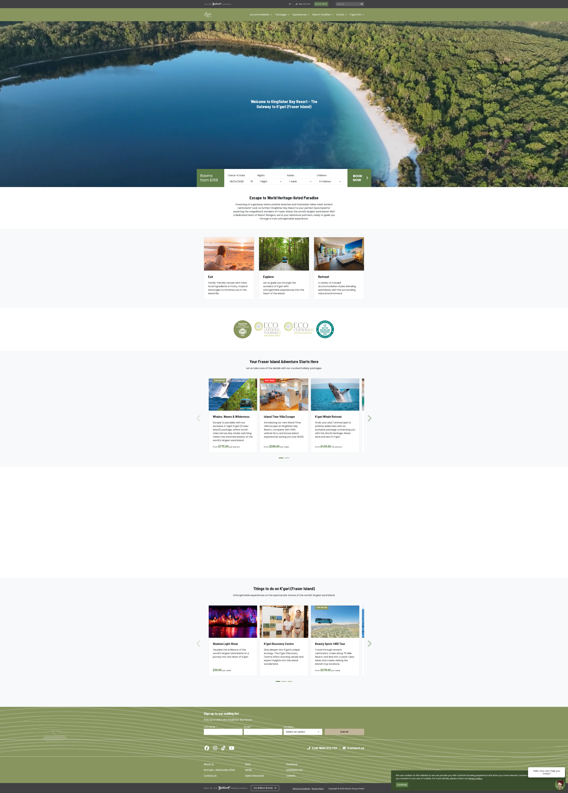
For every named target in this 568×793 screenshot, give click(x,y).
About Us (209, 764)
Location (288, 727)
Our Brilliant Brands (263, 787)
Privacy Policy (318, 789)
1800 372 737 (304, 4)
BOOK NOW (321, 4)
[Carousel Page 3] (290, 681)
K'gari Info (355, 14)
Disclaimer (292, 764)
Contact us (355, 748)
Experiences (299, 14)
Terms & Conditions (301, 789)
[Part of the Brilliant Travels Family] (225, 788)
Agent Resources (254, 775)
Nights (261, 175)
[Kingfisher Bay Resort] (208, 14)
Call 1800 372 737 (324, 748)
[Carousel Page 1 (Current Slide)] (278, 681)
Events (340, 14)
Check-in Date (236, 175)
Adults (290, 175)
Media (248, 769)
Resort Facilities (321, 14)
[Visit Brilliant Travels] (218, 4)
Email (248, 727)
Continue (402, 784)
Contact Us (210, 775)
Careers (290, 775)
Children (321, 175)
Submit (344, 731)
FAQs (248, 764)
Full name (210, 727)
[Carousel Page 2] (284, 681)
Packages (281, 14)
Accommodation (260, 14)
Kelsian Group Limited (354, 788)
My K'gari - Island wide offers (219, 769)
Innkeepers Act (294, 769)
